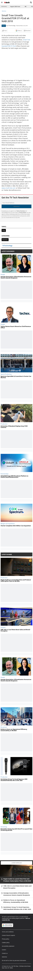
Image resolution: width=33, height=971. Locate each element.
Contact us (5, 953)
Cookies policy (5, 942)
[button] (2, 2)
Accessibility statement (8, 946)
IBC (26, 6)
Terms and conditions (8, 932)
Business (4, 11)
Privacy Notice (22, 212)
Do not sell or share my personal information (14, 960)
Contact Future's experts (8, 935)
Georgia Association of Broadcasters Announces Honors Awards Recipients (16, 894)
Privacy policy (5, 939)
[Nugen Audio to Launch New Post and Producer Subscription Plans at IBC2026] (16, 874)
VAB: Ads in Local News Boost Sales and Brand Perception (17, 887)
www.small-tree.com (9, 188)
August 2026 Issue (15, 6)
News (3, 25)
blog (3, 230)
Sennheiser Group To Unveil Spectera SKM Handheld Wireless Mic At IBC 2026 (17, 908)
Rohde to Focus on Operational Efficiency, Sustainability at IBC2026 (15, 901)
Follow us (20, 30)
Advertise (4, 957)
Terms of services (21, 211)
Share (5, 30)
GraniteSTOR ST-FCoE (9, 46)
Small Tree (26, 40)
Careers (4, 949)
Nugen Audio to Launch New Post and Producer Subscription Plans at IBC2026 (17, 880)
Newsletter (28, 30)
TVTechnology (11, 25)
